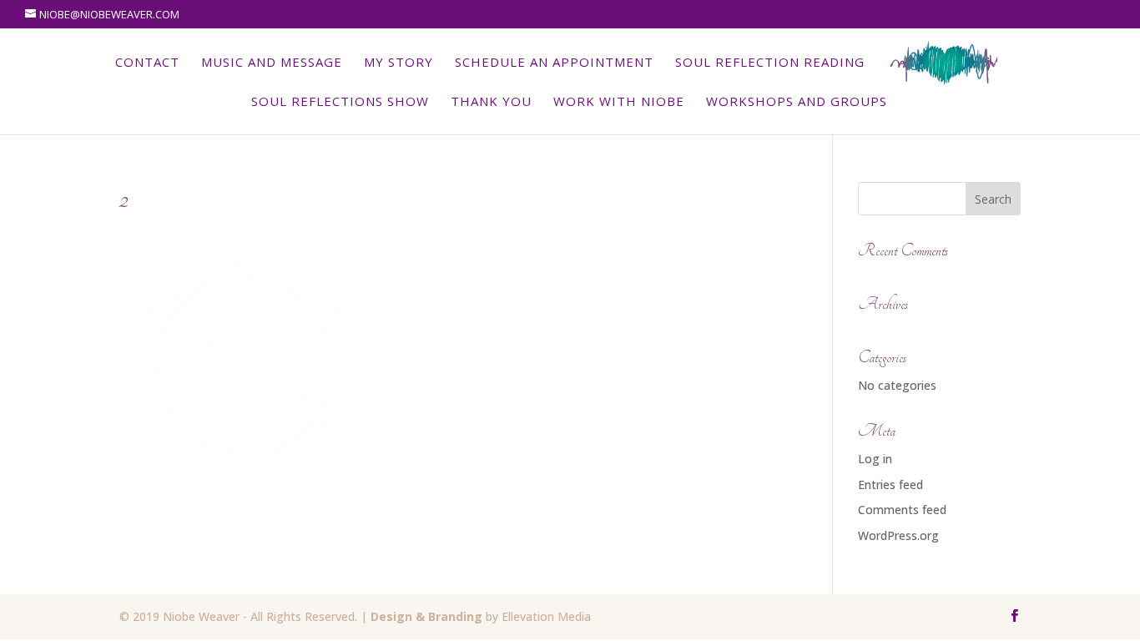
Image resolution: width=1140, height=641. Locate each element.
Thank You (491, 102)
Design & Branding (426, 616)
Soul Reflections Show (340, 102)
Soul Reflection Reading (770, 63)
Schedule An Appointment (554, 63)
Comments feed (902, 509)
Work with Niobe (618, 102)
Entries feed (890, 484)
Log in (875, 459)
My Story (398, 63)
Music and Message (271, 63)
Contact (147, 63)
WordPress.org (898, 535)
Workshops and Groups (796, 102)
